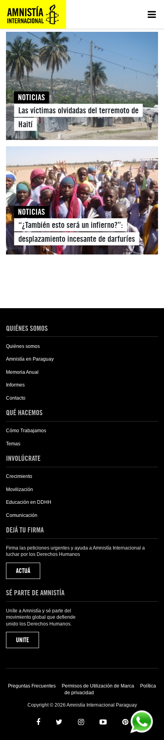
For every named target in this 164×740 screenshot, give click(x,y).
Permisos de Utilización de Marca (98, 686)
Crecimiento (19, 476)
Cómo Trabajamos (26, 430)
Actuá (23, 571)
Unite (22, 640)
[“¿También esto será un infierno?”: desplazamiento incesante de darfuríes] (82, 202)
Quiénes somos (23, 346)
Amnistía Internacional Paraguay (33, 14)
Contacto (15, 398)
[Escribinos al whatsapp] (141, 721)
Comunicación (21, 515)
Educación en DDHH (28, 502)
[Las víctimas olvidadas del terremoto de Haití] (82, 87)
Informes (15, 385)
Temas (13, 444)
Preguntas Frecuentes (32, 686)
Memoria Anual (22, 372)
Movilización (19, 489)
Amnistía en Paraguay (30, 359)
